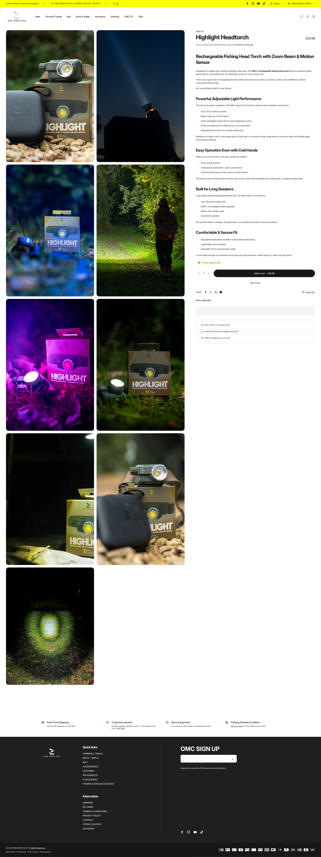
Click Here (120, 728)
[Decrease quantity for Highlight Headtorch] (199, 273)
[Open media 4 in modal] (141, 230)
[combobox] (276, 3)
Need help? (310, 292)
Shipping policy (45, 852)
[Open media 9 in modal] (50, 626)
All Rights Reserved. (37, 848)
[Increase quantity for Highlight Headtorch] (209, 273)
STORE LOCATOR (92, 824)
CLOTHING (88, 771)
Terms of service (33, 852)
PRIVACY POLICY (92, 815)
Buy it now (255, 283)
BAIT (85, 762)
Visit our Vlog (236, 726)
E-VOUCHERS (90, 779)
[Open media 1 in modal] (50, 96)
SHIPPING (88, 802)
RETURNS (88, 807)
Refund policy (10, 852)
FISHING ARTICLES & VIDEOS (98, 783)
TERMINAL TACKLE (93, 753)
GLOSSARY (89, 828)
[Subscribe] (232, 759)
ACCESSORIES (90, 766)
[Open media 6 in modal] (141, 365)
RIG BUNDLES (90, 775)
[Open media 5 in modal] (50, 365)
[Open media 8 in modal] (141, 499)
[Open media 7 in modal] (50, 499)
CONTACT (88, 820)
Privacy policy (21, 852)
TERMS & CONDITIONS (95, 811)
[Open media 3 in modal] (50, 230)
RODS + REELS (91, 758)
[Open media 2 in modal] (141, 96)
